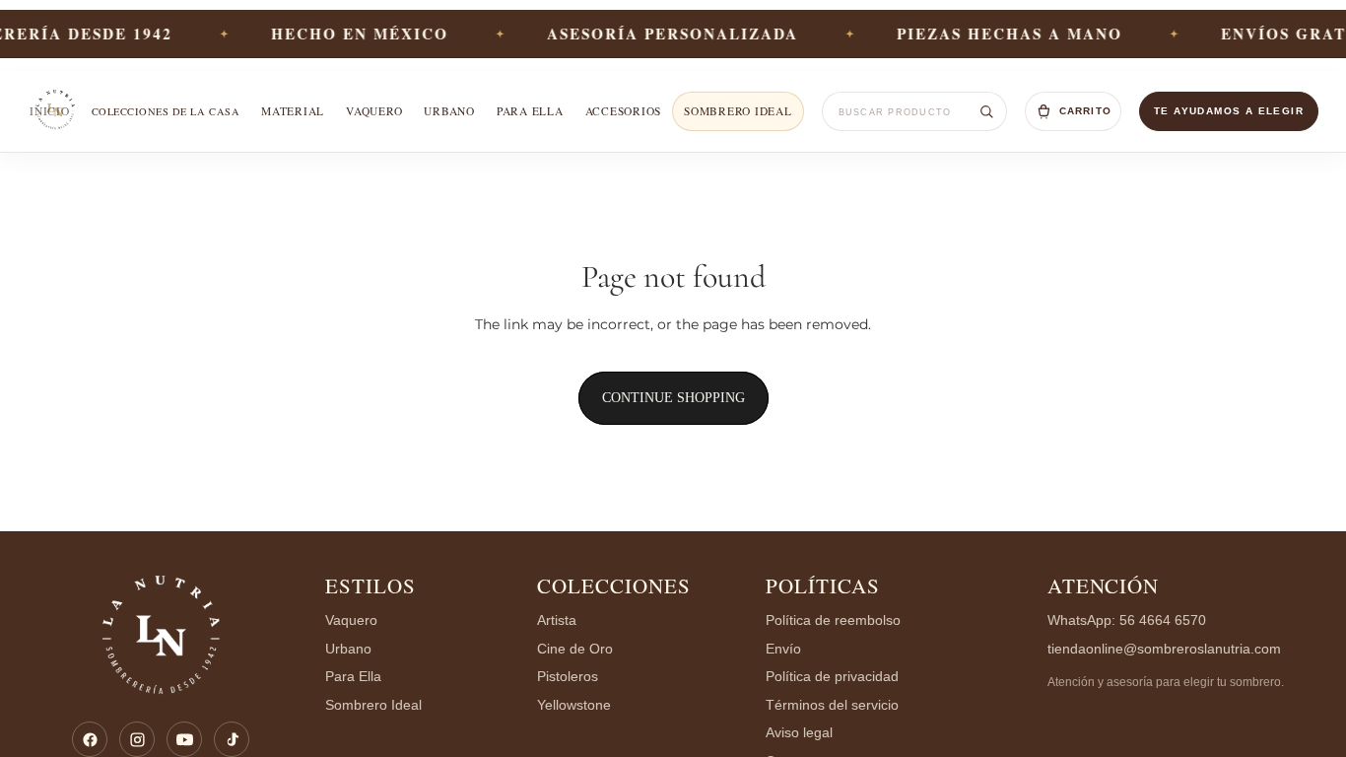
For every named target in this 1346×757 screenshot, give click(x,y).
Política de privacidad (832, 676)
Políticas (823, 585)
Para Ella (353, 676)
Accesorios (623, 110)
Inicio (50, 110)
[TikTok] (231, 739)
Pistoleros (567, 676)
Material (292, 110)
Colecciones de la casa (166, 111)
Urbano (449, 110)
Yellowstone (574, 705)
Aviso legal (799, 732)
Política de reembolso (833, 620)
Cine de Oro (575, 649)
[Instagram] (137, 739)
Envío (783, 649)
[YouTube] (184, 739)
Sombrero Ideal (737, 110)
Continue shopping (673, 397)
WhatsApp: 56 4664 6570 (1126, 620)
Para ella (530, 110)
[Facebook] (89, 739)
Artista (556, 620)
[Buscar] (986, 111)
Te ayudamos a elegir (1229, 110)
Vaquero (374, 110)
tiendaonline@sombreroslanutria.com (1164, 649)
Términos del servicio (832, 705)
